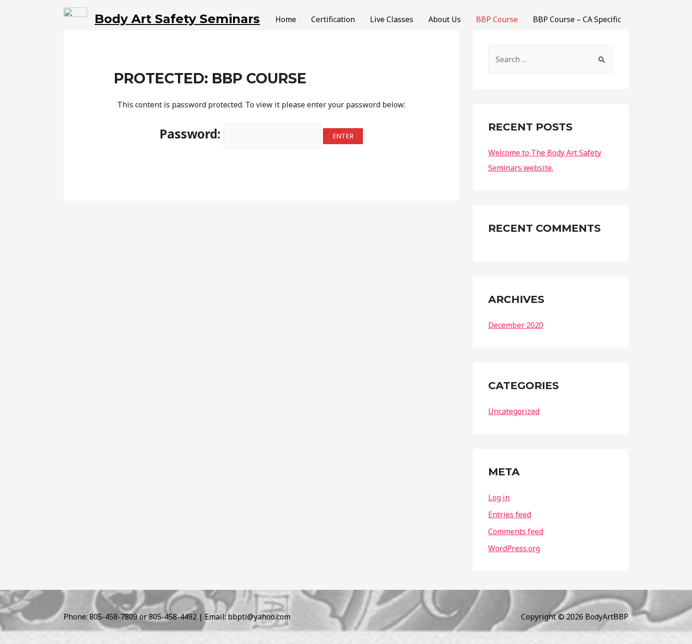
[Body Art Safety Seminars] (75, 18)
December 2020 (515, 325)
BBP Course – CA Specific (577, 19)
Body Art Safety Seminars (177, 18)
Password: (192, 133)
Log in (499, 497)
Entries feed (509, 514)
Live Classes (391, 19)
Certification (333, 19)
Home (285, 19)
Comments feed (515, 531)
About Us (444, 19)
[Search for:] (550, 57)
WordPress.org (514, 548)
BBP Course (497, 19)
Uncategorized (513, 411)
